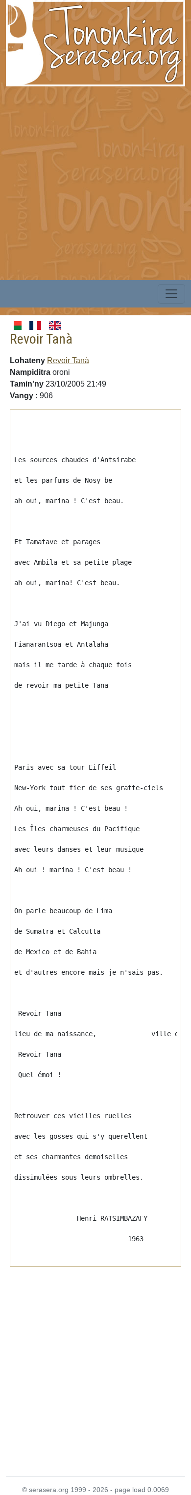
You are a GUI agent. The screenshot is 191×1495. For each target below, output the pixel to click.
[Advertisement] (95, 181)
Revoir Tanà (68, 360)
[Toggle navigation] (171, 294)
